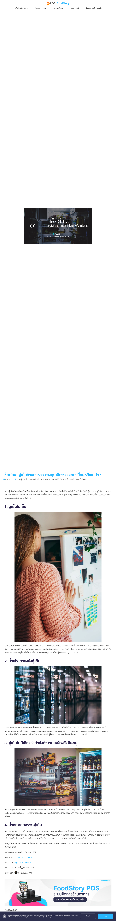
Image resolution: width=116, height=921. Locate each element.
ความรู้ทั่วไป (21, 479)
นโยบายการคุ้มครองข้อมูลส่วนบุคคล (45, 917)
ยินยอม (105, 916)
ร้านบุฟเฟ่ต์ (54, 479)
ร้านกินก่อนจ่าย (31, 479)
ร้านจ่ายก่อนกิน (44, 479)
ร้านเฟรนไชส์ (77, 479)
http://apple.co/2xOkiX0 (23, 857)
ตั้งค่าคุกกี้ (88, 916)
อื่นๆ (84, 479)
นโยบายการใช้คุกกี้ (33, 917)
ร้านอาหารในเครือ (66, 479)
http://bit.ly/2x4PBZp (22, 862)
